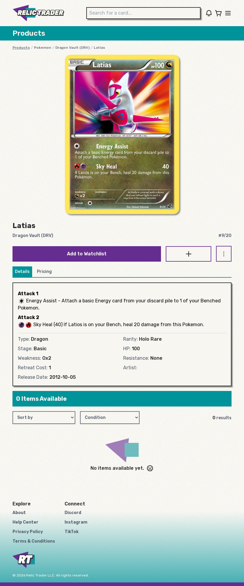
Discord (73, 512)
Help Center (25, 522)
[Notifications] (208, 13)
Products (21, 47)
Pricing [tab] (44, 271)
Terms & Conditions (33, 541)
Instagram (76, 522)
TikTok (72, 531)
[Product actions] (224, 254)
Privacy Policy (27, 531)
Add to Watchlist (87, 254)
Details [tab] (22, 271)
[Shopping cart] (218, 13)
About (19, 512)
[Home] (38, 13)
